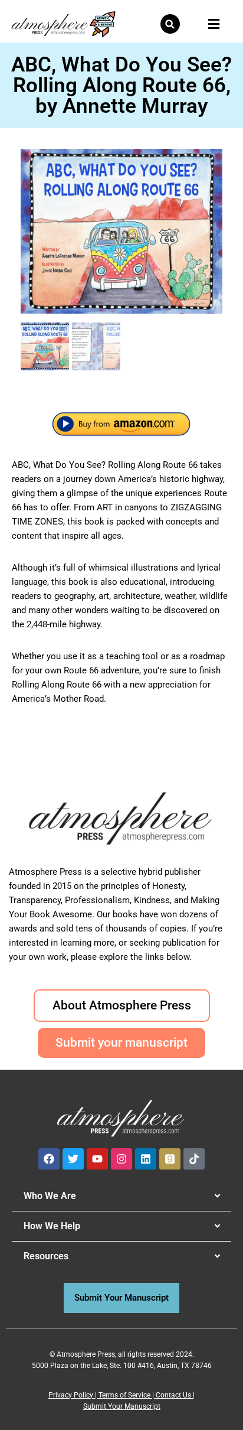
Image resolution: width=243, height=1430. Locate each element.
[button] (170, 24)
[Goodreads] (169, 1159)
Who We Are (50, 1195)
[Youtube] (97, 1159)
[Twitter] (73, 1159)
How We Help (52, 1226)
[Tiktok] (194, 1159)
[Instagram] (121, 1159)
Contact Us (173, 1395)
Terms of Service (124, 1395)
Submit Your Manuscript (121, 1406)
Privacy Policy (70, 1395)
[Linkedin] (145, 1159)
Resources (46, 1256)
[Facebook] (49, 1159)
